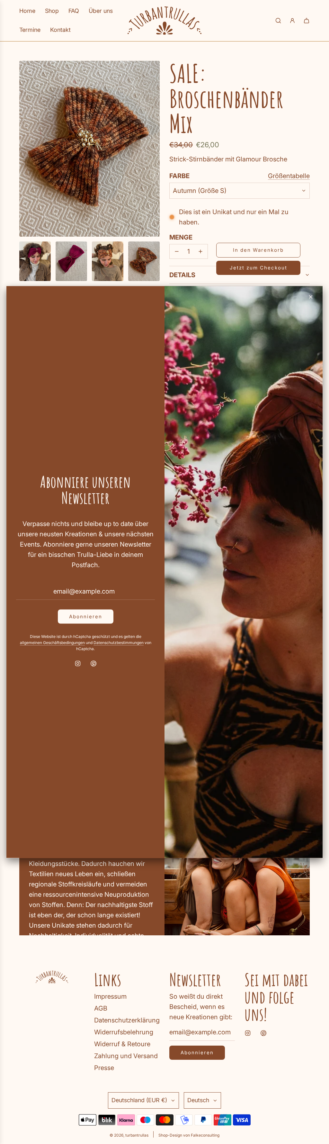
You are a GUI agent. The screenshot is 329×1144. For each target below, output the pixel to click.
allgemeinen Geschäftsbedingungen (52, 642)
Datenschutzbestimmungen (118, 642)
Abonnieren (85, 616)
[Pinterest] (93, 664)
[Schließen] (311, 297)
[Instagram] (78, 664)
